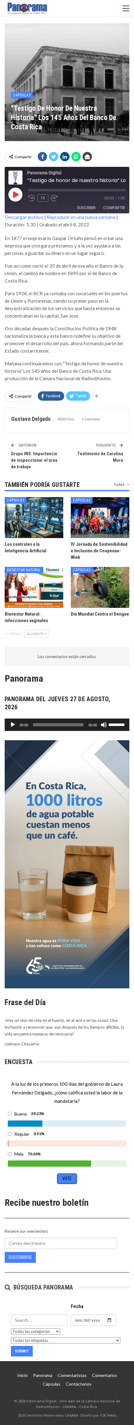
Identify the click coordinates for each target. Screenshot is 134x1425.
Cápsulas (22, 95)
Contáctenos (79, 1384)
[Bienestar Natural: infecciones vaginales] (34, 587)
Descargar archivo (24, 217)
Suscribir (86, 207)
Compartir (114, 207)
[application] (67, 725)
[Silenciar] (104, 725)
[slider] (117, 724)
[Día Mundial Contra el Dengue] (100, 587)
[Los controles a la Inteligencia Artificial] (34, 517)
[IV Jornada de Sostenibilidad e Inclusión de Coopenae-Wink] (100, 517)
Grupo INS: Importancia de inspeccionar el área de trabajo (34, 460)
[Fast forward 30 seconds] (54, 198)
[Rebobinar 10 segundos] (31, 198)
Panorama (42, 1375)
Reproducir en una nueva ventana (81, 217)
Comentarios (104, 1375)
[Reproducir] (13, 725)
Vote (67, 1178)
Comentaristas (72, 1375)
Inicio (22, 1375)
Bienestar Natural (24, 570)
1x (43, 198)
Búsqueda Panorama (42, 1287)
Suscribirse (20, 1257)
